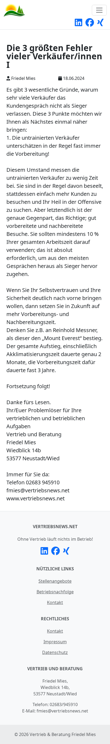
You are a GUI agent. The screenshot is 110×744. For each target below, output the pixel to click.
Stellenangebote (55, 581)
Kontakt (55, 602)
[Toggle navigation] (99, 10)
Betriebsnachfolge (55, 592)
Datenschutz (55, 652)
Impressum (55, 642)
